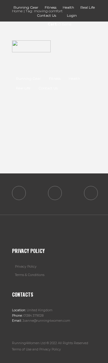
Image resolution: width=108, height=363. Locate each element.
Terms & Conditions (29, 275)
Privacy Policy (26, 267)
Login (72, 15)
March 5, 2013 (41, 123)
